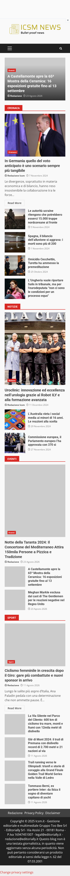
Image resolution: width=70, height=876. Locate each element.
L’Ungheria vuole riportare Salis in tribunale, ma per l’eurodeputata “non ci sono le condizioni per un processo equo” (15, 289)
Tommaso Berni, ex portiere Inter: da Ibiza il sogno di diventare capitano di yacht (15, 794)
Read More (14, 203)
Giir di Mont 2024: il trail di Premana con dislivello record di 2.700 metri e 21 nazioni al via (15, 747)
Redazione (16, 95)
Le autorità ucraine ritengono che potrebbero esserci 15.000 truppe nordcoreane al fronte (15, 219)
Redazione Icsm (16, 175)
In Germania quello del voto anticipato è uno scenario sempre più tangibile (35, 135)
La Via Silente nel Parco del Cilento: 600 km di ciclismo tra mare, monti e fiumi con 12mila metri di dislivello (15, 724)
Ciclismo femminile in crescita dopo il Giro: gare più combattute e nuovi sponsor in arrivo (35, 644)
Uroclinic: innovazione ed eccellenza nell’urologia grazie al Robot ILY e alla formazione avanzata (35, 348)
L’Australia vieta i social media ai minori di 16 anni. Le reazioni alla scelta (15, 419)
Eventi (12, 70)
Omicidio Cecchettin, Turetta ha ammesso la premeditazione (15, 265)
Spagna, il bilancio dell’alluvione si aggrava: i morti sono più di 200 (15, 242)
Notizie (12, 380)
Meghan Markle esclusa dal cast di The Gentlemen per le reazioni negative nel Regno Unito (15, 600)
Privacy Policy (33, 813)
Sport (11, 661)
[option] (35, 79)
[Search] (61, 48)
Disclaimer (52, 813)
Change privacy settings (16, 872)
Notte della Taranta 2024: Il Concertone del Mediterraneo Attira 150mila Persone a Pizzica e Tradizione (35, 500)
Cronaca (12, 152)
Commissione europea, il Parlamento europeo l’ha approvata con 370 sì (15, 443)
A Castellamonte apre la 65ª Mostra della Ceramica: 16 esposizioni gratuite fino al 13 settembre (15, 576)
